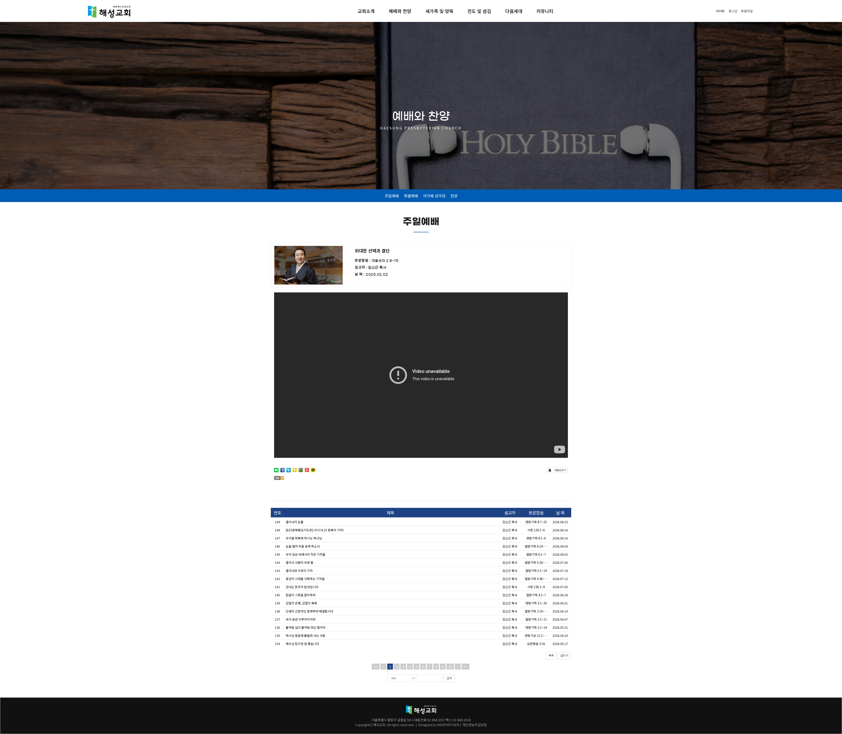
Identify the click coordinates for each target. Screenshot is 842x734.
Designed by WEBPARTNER (438, 724)
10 (450, 666)
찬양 (453, 196)
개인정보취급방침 (474, 724)
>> (465, 666)
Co (357, 724)
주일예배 (392, 196)
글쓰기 (564, 655)
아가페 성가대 (434, 196)
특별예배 (411, 196)
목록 (551, 655)
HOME (720, 11)
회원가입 (747, 11)
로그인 (733, 11)
